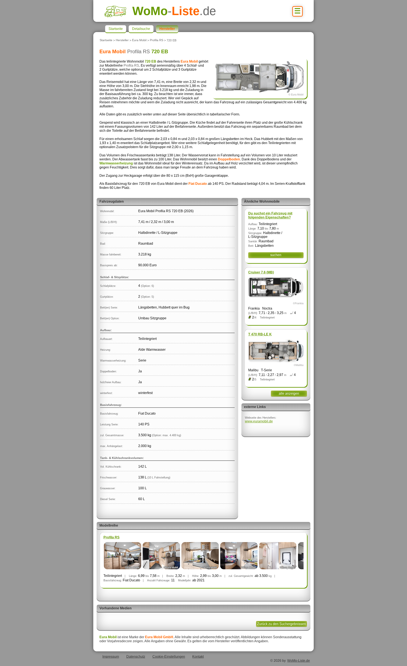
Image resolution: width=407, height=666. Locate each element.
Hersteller (122, 40)
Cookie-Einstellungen (168, 656)
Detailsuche (141, 29)
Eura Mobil (139, 40)
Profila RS (156, 40)
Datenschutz (135, 656)
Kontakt (198, 656)
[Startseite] (118, 11)
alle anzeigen (289, 393)
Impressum (110, 656)
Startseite (106, 40)
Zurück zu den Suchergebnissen (281, 624)
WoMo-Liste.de (298, 660)
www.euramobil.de (259, 421)
